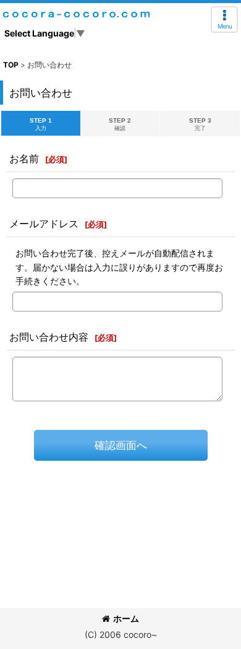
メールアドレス (43, 223)
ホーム (126, 618)
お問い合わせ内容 (48, 337)
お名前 (24, 158)
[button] (224, 19)
